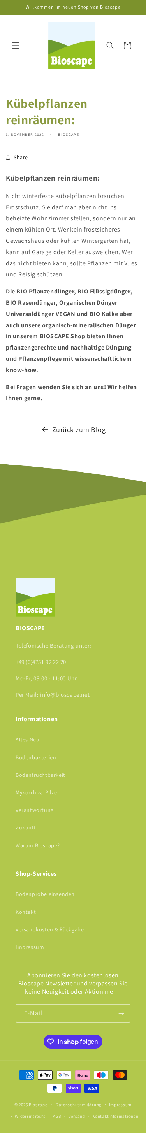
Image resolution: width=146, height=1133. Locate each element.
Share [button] (21, 157)
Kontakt (26, 911)
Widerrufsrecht (30, 1116)
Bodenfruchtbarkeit (40, 774)
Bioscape (38, 1104)
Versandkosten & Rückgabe (50, 929)
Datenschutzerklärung (79, 1104)
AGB (57, 1116)
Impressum (30, 946)
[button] (15, 45)
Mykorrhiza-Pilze (36, 792)
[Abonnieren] (121, 1013)
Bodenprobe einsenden (45, 894)
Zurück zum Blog (79, 429)
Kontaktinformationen (115, 1116)
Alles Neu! (28, 739)
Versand (77, 1116)
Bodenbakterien (36, 757)
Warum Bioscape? (38, 845)
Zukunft (26, 827)
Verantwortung (35, 809)
